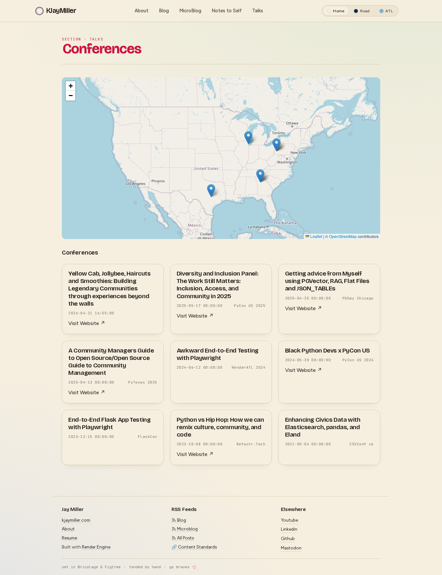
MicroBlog (190, 11)
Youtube (289, 520)
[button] (248, 137)
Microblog (187, 528)
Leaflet (315, 236)
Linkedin (289, 529)
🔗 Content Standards (194, 546)
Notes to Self (227, 11)
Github (288, 538)
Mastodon (291, 547)
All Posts (185, 537)
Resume (69, 537)
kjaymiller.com (76, 520)
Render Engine (96, 546)
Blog (164, 11)
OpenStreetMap (343, 236)
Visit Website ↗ (86, 323)
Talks (257, 11)
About (142, 11)
